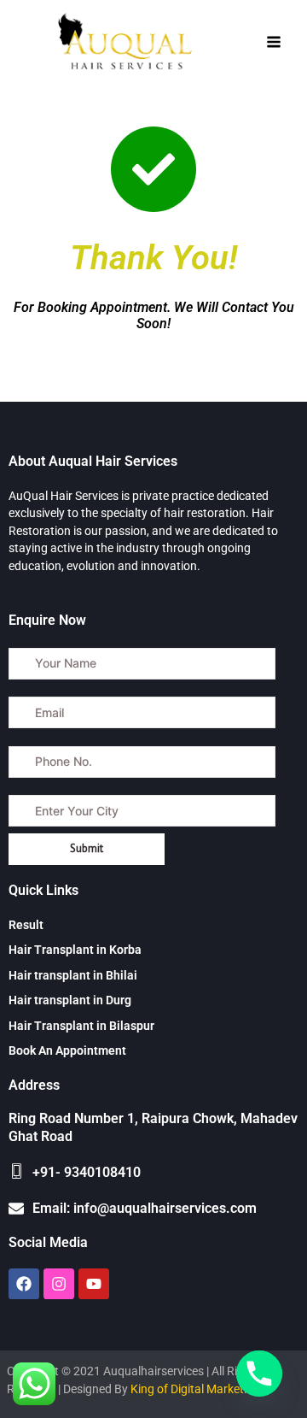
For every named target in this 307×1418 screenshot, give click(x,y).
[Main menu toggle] (274, 42)
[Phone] (259, 1373)
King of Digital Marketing (195, 1389)
